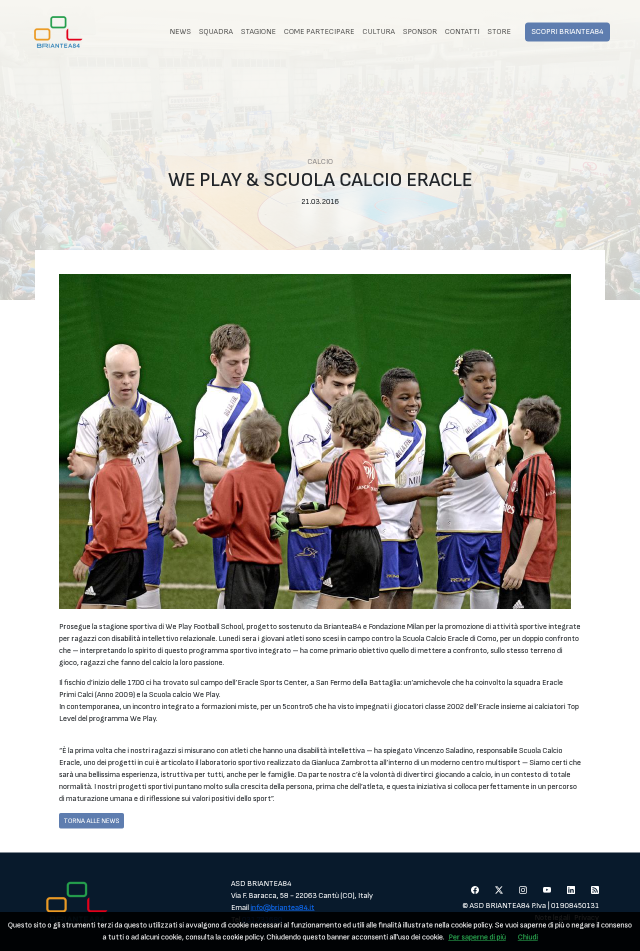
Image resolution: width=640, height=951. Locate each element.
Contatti (462, 31)
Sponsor (420, 31)
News (180, 31)
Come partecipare (319, 31)
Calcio (320, 161)
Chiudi (528, 937)
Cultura (378, 31)
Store (499, 31)
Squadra (216, 31)
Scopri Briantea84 (568, 31)
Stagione (258, 31)
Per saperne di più (477, 937)
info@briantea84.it (282, 907)
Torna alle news (92, 820)
